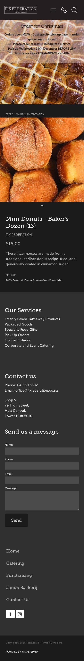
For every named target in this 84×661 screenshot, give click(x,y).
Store (9, 114)
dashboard (33, 642)
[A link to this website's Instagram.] (20, 614)
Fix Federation (35, 114)
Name (9, 444)
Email (8, 473)
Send (16, 520)
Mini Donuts (26, 280)
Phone (9, 459)
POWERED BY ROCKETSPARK (22, 651)
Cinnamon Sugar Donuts (44, 280)
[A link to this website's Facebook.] (10, 614)
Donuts (19, 114)
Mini (59, 280)
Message (10, 488)
